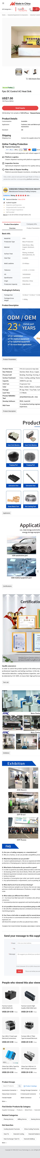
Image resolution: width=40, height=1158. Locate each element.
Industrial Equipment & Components (18, 15)
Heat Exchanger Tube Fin (11, 1139)
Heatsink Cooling (18, 1134)
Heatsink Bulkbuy (29, 1139)
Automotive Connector (9, 1090)
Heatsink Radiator (34, 1134)
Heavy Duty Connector (9, 1094)
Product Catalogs (31, 1086)
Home (3, 15)
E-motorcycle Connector (28, 1094)
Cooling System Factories (12, 1129)
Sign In (5, 215)
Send (19, 971)
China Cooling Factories (31, 1129)
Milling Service (22, 1119)
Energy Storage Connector (29, 1090)
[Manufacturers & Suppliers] (20, 4)
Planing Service (8, 1119)
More (4, 1143)
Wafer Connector (26, 1098)
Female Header (7, 1098)
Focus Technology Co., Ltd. (26, 1150)
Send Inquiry (20, 108)
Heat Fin (6, 1134)
